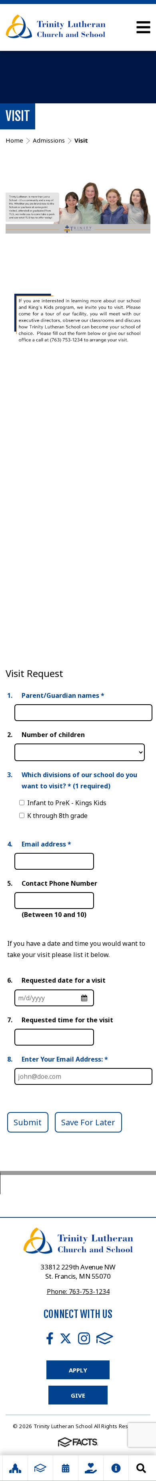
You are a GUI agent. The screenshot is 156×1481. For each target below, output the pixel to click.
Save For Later (88, 1122)
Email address (46, 844)
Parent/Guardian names (63, 695)
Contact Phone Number (59, 883)
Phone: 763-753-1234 (78, 1291)
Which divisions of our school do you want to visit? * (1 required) (79, 780)
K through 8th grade (57, 815)
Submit (28, 1122)
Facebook (50, 1338)
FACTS (104, 1338)
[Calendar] (65, 1468)
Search (141, 1468)
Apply (78, 1370)
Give (78, 1395)
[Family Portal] (40, 1468)
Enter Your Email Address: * (65, 1059)
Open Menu (143, 27)
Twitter (65, 1338)
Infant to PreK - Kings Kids (66, 802)
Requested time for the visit (67, 1020)
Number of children (53, 734)
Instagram (84, 1338)
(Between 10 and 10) (54, 914)
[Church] (15, 1468)
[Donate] (90, 1468)
